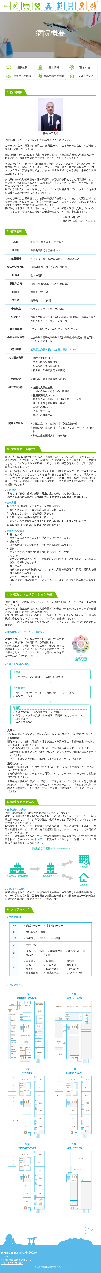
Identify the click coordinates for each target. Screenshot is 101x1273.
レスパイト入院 (33, 839)
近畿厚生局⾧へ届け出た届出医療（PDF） (53, 349)
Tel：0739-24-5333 (12, 1263)
